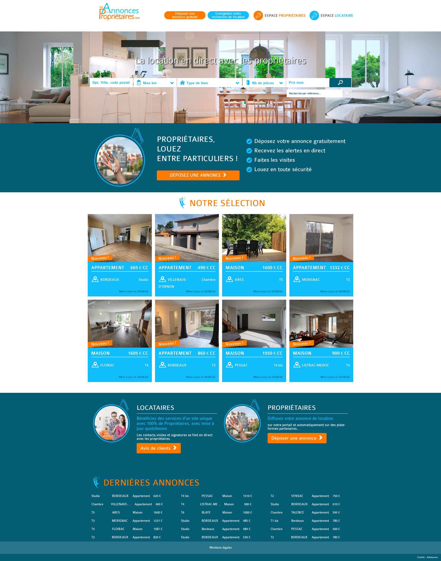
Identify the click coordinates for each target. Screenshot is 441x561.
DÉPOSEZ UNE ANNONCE (196, 175)
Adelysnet (432, 557)
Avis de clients (156, 448)
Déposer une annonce (294, 438)
